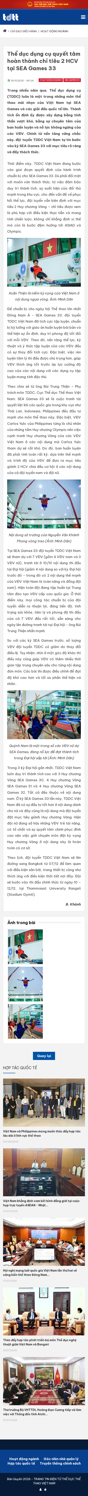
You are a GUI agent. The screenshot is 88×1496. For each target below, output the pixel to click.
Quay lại (44, 1056)
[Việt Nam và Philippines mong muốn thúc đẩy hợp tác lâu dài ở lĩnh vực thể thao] (44, 1078)
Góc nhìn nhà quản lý (61, 1459)
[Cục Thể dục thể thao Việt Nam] (10, 17)
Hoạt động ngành (51, 80)
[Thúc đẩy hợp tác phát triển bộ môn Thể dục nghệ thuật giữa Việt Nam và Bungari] (44, 1287)
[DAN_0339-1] (25, 1005)
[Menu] (84, 17)
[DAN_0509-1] (25, 931)
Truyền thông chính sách (60, 1463)
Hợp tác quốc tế (21, 1463)
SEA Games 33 (72, 80)
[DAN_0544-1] (25, 968)
